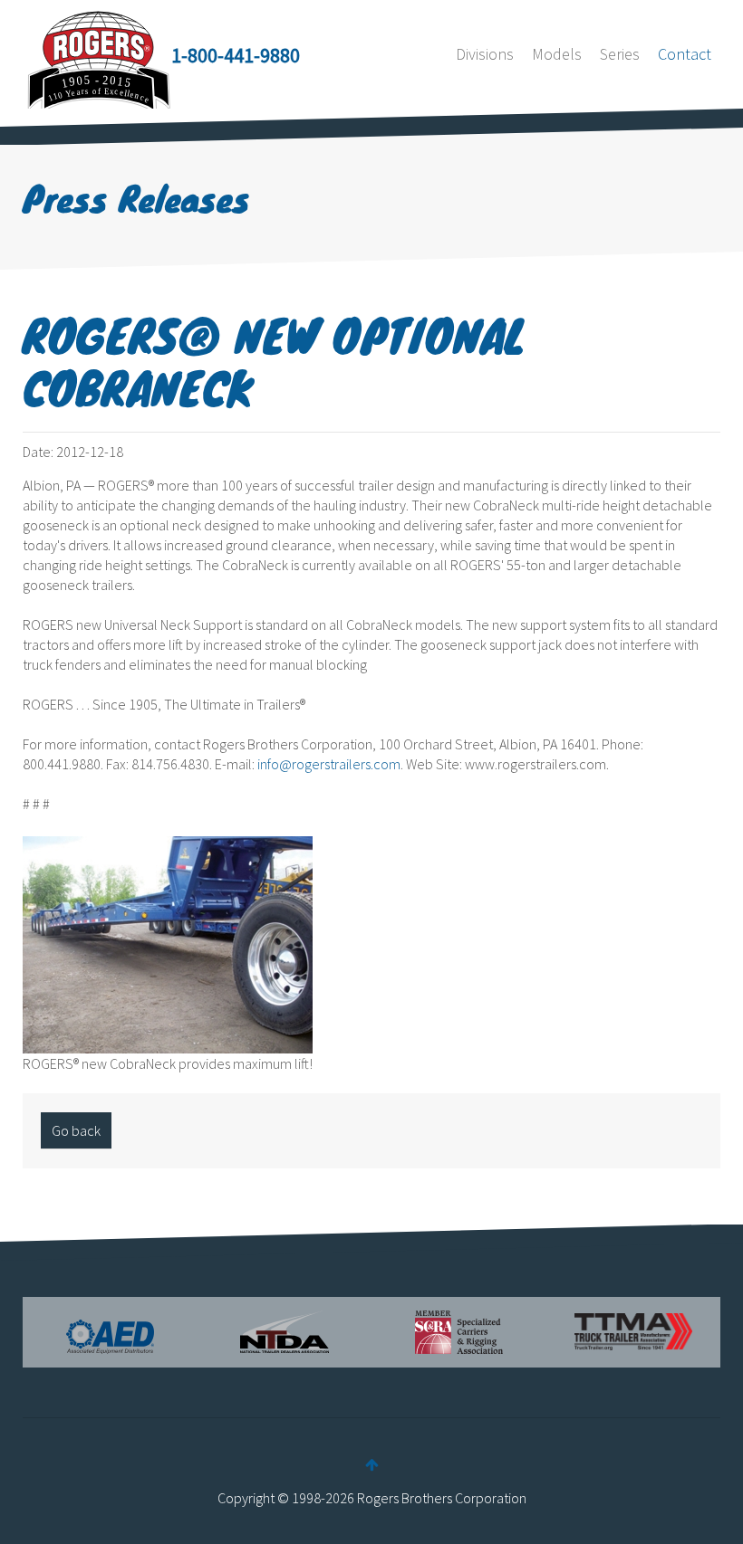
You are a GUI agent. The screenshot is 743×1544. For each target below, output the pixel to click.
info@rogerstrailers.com (328, 764)
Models (557, 53)
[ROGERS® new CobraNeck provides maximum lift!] (168, 942)
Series (620, 53)
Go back (76, 1130)
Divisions (485, 53)
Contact (684, 53)
